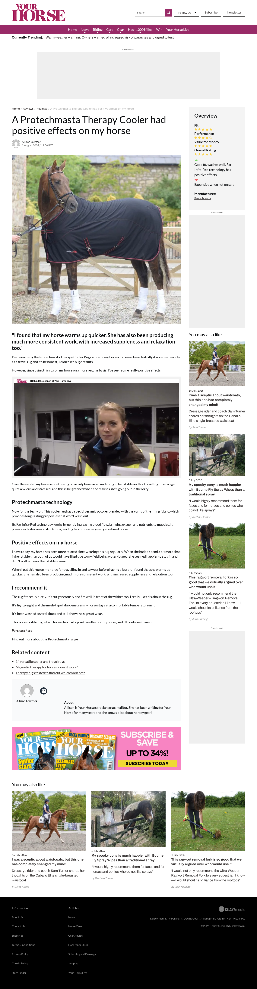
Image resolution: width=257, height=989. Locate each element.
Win (159, 29)
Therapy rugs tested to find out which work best (50, 673)
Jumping (73, 963)
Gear (120, 29)
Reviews (28, 108)
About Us (17, 917)
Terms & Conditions (23, 944)
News (85, 29)
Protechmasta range (63, 639)
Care (109, 29)
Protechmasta (202, 198)
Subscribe (211, 12)
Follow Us (184, 12)
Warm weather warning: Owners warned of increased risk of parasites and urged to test (110, 37)
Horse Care (75, 926)
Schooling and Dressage (82, 954)
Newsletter (234, 12)
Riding (98, 29)
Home (72, 29)
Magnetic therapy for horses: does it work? (47, 667)
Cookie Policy (20, 963)
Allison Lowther (31, 141)
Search (168, 13)
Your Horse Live (177, 29)
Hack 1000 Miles (140, 29)
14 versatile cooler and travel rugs (40, 661)
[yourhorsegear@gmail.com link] (43, 691)
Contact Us (18, 926)
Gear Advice (75, 935)
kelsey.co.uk (238, 925)
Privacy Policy (20, 954)
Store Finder (19, 972)
